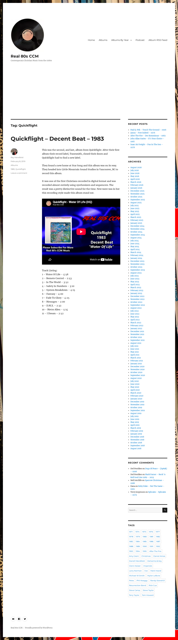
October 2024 (136, 232)
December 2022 (137, 296)
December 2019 (137, 402)
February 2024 (136, 255)
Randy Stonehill (157, 580)
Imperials (147, 566)
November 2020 (137, 369)
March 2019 (135, 428)
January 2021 (136, 363)
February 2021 (136, 361)
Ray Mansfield (17, 157)
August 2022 (136, 308)
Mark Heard (155, 571)
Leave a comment (19, 173)
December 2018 (137, 437)
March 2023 (135, 287)
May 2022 (134, 317)
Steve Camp (134, 590)
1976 (151, 532)
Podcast (140, 40)
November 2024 (137, 229)
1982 (158, 536)
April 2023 (134, 284)
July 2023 (134, 276)
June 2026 (134, 173)
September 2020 (137, 375)
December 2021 (137, 331)
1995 (145, 551)
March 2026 (135, 182)
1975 (144, 532)
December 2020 (137, 366)
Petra (131, 580)
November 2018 (137, 440)
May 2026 (134, 176)
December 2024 (137, 226)
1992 (158, 546)
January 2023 (136, 293)
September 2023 (137, 270)
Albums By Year (120, 40)
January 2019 (136, 434)
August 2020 (136, 378)
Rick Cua (153, 585)
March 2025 (135, 217)
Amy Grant (134, 556)
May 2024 (134, 246)
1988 (131, 546)
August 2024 (136, 238)
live (146, 571)
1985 (145, 541)
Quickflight (20, 169)
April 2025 (135, 214)
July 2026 (134, 170)
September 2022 (137, 305)
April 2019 (134, 425)
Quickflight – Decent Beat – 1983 (57, 138)
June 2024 (134, 243)
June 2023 (134, 279)
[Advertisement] (89, 98)
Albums (103, 40)
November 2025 (137, 194)
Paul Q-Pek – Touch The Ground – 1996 (148, 130)
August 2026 (136, 167)
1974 (137, 532)
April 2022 (135, 320)
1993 (131, 551)
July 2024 (134, 240)
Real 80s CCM (25, 56)
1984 (138, 541)
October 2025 (136, 197)
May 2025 (134, 211)
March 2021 (135, 358)
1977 (158, 532)
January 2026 (136, 188)
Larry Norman (135, 571)
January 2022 (136, 328)
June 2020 (134, 384)
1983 (13, 169)
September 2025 (137, 200)
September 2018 (137, 445)
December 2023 (137, 261)
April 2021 (134, 355)
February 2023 (136, 290)
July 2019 (134, 416)
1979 (138, 536)
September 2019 (137, 410)
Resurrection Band (137, 585)
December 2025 (137, 191)
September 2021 (137, 340)
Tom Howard (148, 595)
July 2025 (134, 205)
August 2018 (135, 448)
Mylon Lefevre (153, 575)
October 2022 (136, 302)
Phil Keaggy (142, 580)
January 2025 (136, 223)
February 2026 (136, 185)
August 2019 (135, 413)
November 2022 (137, 299)
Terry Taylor (134, 595)
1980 (145, 536)
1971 (131, 532)
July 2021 (134, 346)
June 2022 (134, 314)
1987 (158, 541)
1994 (138, 551)
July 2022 (134, 311)
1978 (131, 536)
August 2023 (135, 273)
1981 (151, 536)
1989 (138, 546)
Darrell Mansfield (137, 561)
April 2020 (135, 390)
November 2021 (137, 334)
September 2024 (137, 235)
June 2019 (134, 419)
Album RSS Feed (158, 40)
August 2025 (136, 202)
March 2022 (135, 322)
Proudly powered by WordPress (39, 628)
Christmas (146, 556)
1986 (151, 541)
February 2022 (136, 325)
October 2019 (136, 407)
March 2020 (135, 393)
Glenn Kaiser (135, 566)
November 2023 (137, 264)
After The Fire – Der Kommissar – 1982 (148, 136)
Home (91, 40)
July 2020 (134, 381)
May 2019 (134, 422)
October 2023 (136, 267)
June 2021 (134, 349)
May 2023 (134, 281)
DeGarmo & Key (154, 561)
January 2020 (136, 399)
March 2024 (135, 252)
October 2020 (136, 372)
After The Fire (155, 551)
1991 (151, 546)
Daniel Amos (159, 556)
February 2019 (136, 431)
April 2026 (135, 179)
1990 (145, 546)
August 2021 (135, 343)
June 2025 (134, 208)
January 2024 (136, 258)
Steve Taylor (148, 590)
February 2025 (136, 220)
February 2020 (136, 396)
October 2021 (136, 337)
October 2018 (136, 442)
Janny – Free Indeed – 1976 (142, 133)
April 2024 (135, 249)
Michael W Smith (137, 575)
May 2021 (134, 352)
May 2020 (134, 387)
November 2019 (137, 404)
